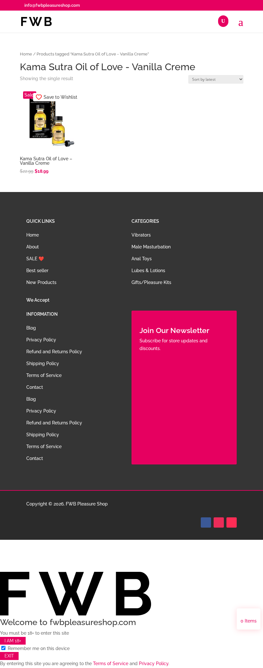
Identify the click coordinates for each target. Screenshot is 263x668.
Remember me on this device (38, 648)
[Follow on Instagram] (219, 522)
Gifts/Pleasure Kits (151, 282)
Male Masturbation (151, 246)
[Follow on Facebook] (206, 522)
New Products (41, 282)
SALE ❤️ (35, 258)
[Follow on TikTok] (231, 522)
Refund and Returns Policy (54, 351)
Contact (34, 387)
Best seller (37, 270)
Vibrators (141, 235)
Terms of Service (44, 375)
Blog (31, 327)
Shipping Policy (42, 363)
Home (26, 54)
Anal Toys (142, 258)
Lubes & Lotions (148, 270)
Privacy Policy (41, 339)
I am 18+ (12, 640)
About (32, 246)
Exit (9, 656)
